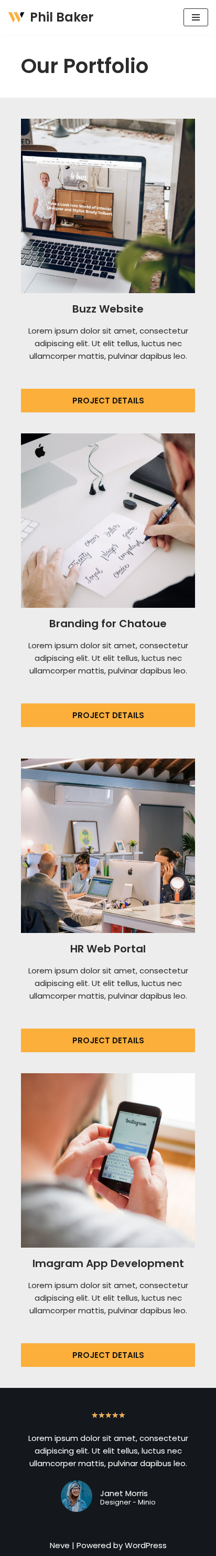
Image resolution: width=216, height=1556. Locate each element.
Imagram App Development (108, 1263)
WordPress (146, 1545)
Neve (60, 1545)
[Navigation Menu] (195, 17)
